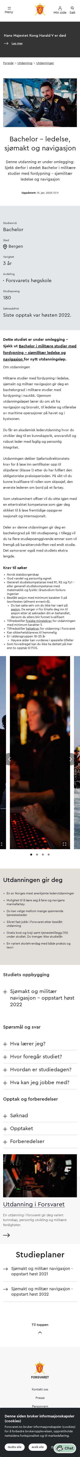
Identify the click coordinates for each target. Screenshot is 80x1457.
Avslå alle (38, 1447)
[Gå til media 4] (49, 854)
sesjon (15, 609)
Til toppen (40, 1324)
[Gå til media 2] (37, 854)
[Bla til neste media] (70, 759)
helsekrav (32, 628)
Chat (69, 1448)
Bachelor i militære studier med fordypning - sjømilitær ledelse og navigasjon (40, 352)
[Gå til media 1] (31, 854)
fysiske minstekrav (39, 620)
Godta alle (14, 1447)
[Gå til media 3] (43, 854)
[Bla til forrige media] (9, 759)
